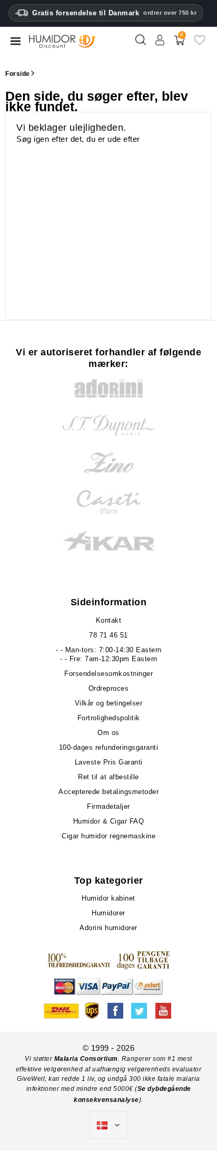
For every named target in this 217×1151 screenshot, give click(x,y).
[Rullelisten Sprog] (108, 1125)
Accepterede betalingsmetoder (108, 792)
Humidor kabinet (108, 898)
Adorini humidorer (108, 928)
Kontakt (109, 620)
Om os (108, 733)
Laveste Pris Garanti (109, 762)
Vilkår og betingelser (109, 703)
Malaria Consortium (86, 1058)
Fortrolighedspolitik (108, 718)
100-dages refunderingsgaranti (109, 747)
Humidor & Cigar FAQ (108, 821)
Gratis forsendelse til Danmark (114, 13)
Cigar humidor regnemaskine (108, 836)
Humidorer (108, 913)
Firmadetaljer (108, 806)
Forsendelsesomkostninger (108, 674)
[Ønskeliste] (199, 44)
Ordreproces (108, 688)
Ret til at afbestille (108, 777)
